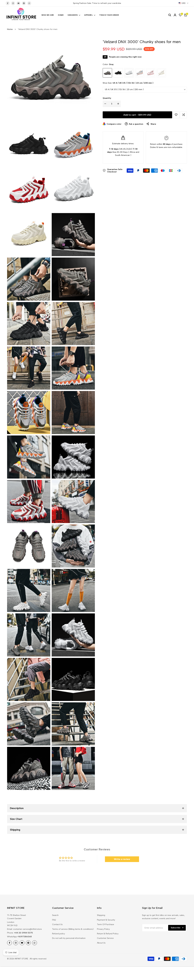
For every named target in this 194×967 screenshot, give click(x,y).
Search (55, 915)
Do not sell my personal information (68, 938)
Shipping (101, 915)
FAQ (54, 920)
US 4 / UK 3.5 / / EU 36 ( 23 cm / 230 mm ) (124, 89)
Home (10, 29)
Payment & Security (106, 920)
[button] (176, 114)
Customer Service (105, 938)
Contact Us (57, 924)
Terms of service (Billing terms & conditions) (73, 929)
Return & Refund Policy (107, 933)
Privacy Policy (103, 929)
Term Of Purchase (105, 924)
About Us (101, 943)
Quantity (107, 98)
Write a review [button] (122, 859)
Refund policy (58, 933)
